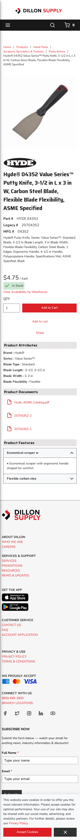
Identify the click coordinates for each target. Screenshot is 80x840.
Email (7, 771)
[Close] (65, 832)
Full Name (10, 753)
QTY (6, 299)
